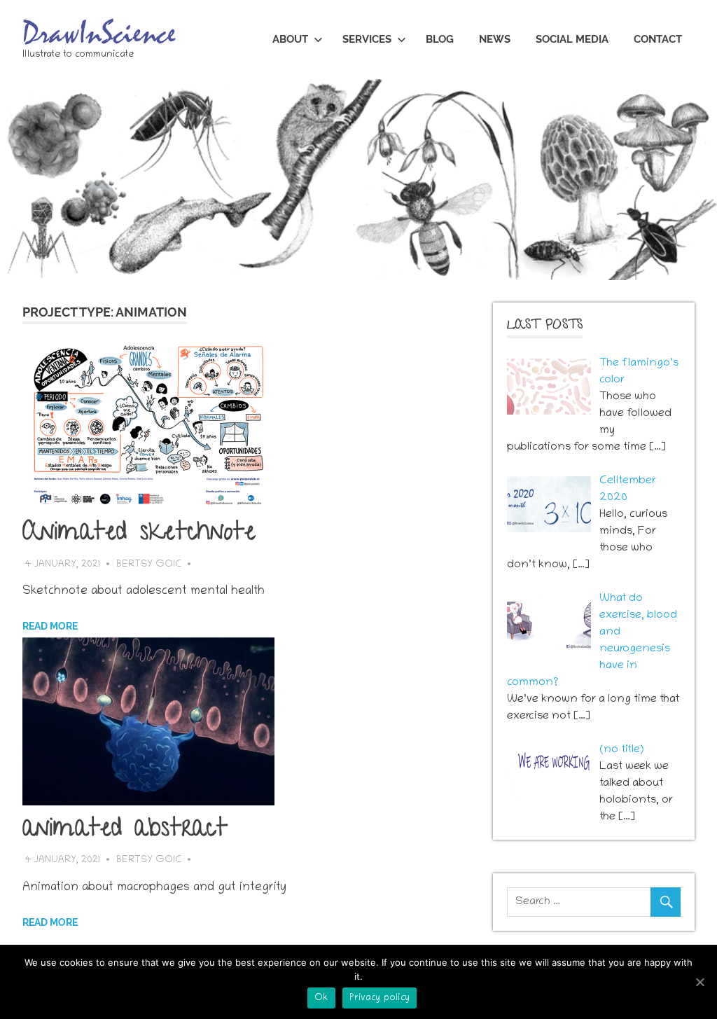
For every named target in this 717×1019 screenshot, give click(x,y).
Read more (50, 626)
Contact (658, 39)
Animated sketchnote (139, 534)
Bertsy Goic (148, 565)
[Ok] (699, 982)
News (494, 39)
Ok (321, 998)
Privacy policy (379, 998)
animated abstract (125, 830)
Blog (440, 39)
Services (366, 39)
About (290, 39)
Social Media (572, 39)
